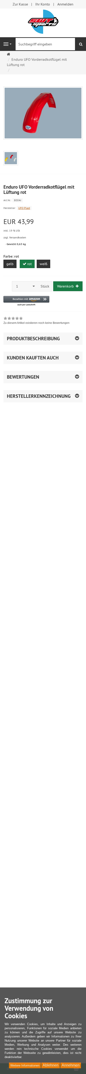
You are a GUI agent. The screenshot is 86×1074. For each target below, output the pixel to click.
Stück (45, 286)
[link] (36, 321)
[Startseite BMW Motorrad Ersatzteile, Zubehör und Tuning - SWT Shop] (43, 21)
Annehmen (71, 1065)
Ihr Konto (42, 4)
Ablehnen (50, 1065)
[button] (26, 301)
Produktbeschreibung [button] (33, 338)
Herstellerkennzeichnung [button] (39, 396)
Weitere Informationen (24, 1065)
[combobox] (25, 286)
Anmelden (65, 4)
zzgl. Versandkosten (14, 237)
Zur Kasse (20, 4)
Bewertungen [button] (23, 377)
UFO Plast (24, 208)
